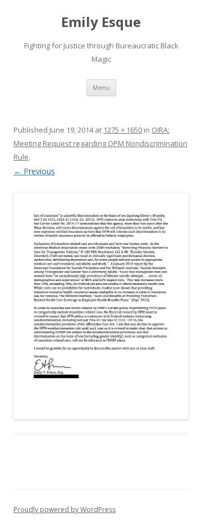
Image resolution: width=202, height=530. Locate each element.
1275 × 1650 (122, 130)
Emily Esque (101, 22)
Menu (101, 87)
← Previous (34, 171)
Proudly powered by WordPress (64, 509)
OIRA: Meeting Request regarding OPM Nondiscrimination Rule (100, 143)
